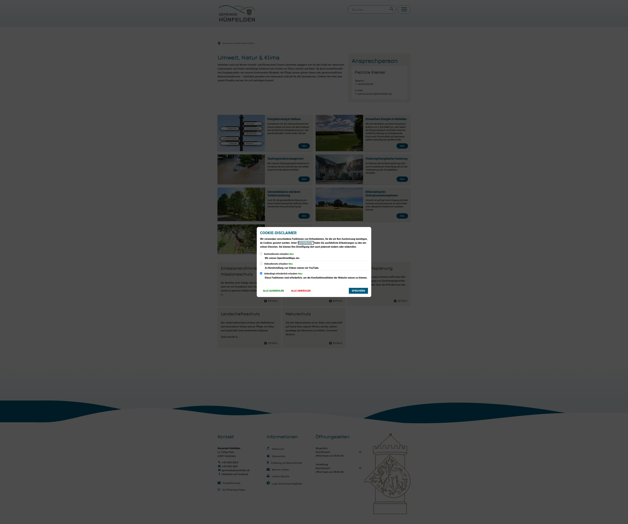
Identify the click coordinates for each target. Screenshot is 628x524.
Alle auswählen (273, 290)
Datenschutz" (306, 242)
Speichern (358, 290)
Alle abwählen (301, 290)
